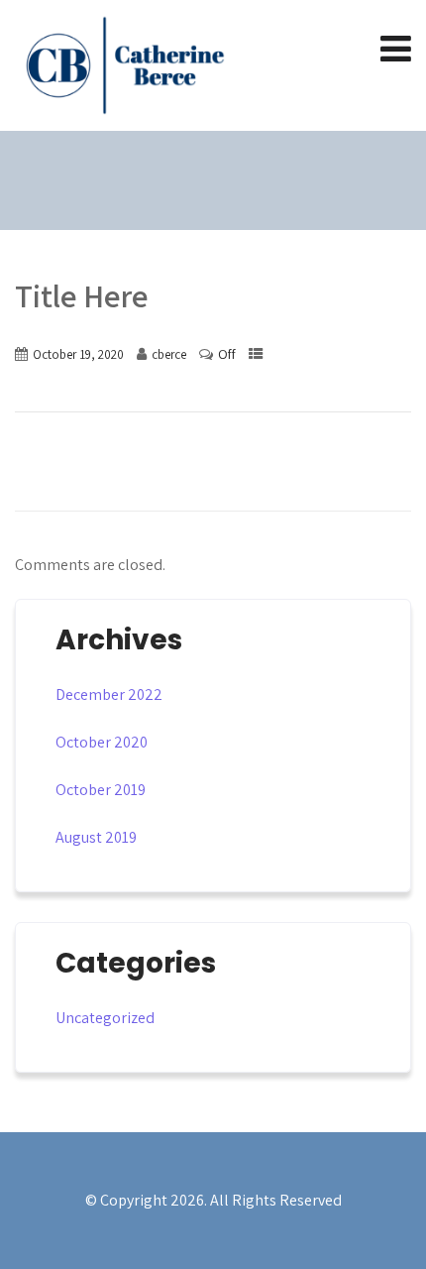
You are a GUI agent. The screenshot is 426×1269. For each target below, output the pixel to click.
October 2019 (100, 789)
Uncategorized (105, 1017)
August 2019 (96, 837)
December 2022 (108, 694)
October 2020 (101, 742)
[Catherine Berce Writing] (124, 65)
